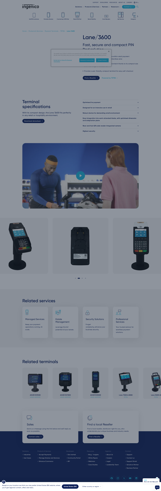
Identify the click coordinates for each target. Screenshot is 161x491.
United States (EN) (70, 486)
